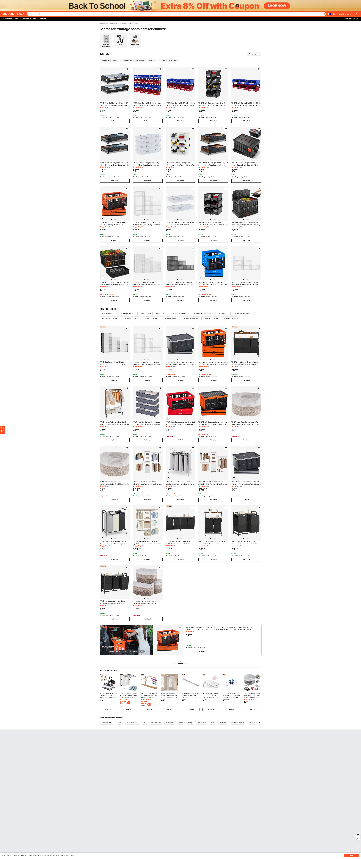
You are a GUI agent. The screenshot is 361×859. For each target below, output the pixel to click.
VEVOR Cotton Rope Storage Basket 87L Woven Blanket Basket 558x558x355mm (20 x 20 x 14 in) (114, 484)
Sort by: (251, 54)
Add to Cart (114, 121)
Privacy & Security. (70, 855)
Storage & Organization (110, 23)
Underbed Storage (133, 23)
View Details (246, 440)
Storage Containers (122, 23)
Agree (351, 855)
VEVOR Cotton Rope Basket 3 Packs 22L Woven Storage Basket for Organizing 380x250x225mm (146, 603)
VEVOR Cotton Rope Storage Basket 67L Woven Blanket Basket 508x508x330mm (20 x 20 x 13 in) (246, 424)
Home (101, 23)
